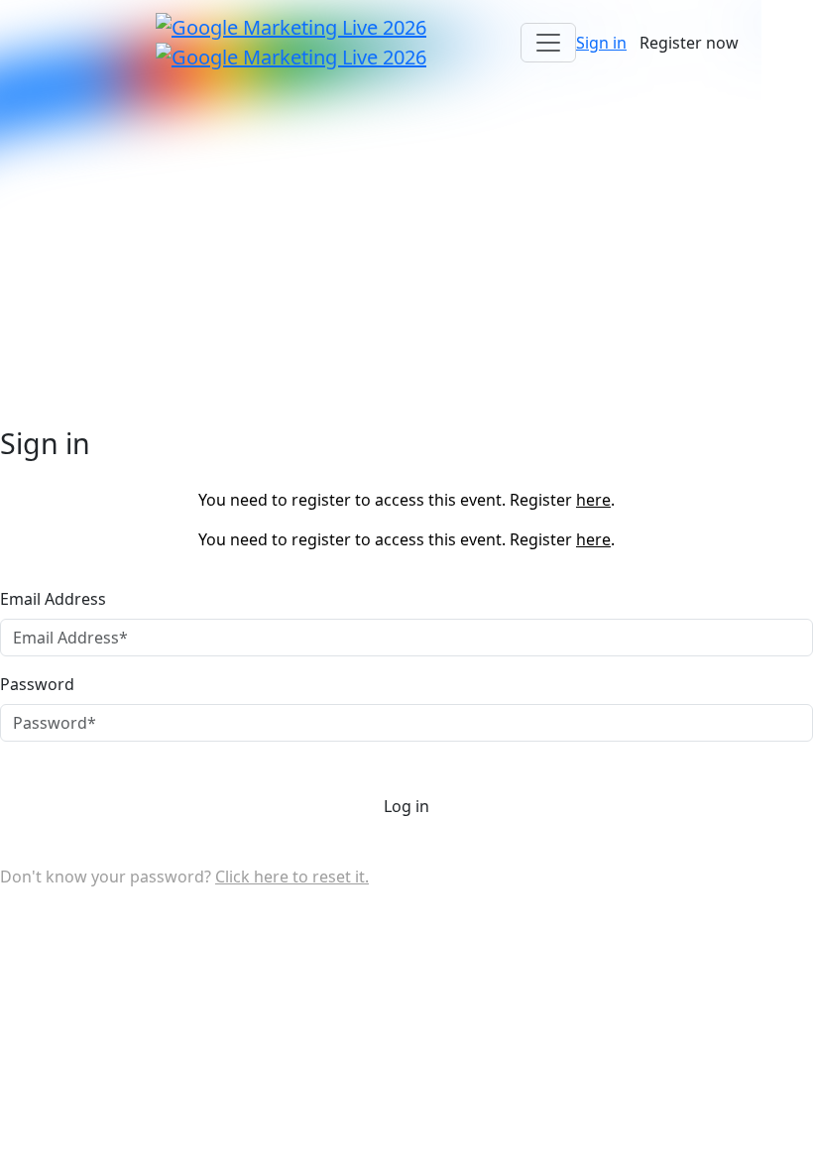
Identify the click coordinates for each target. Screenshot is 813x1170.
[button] (601, 43)
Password (37, 684)
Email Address (53, 599)
